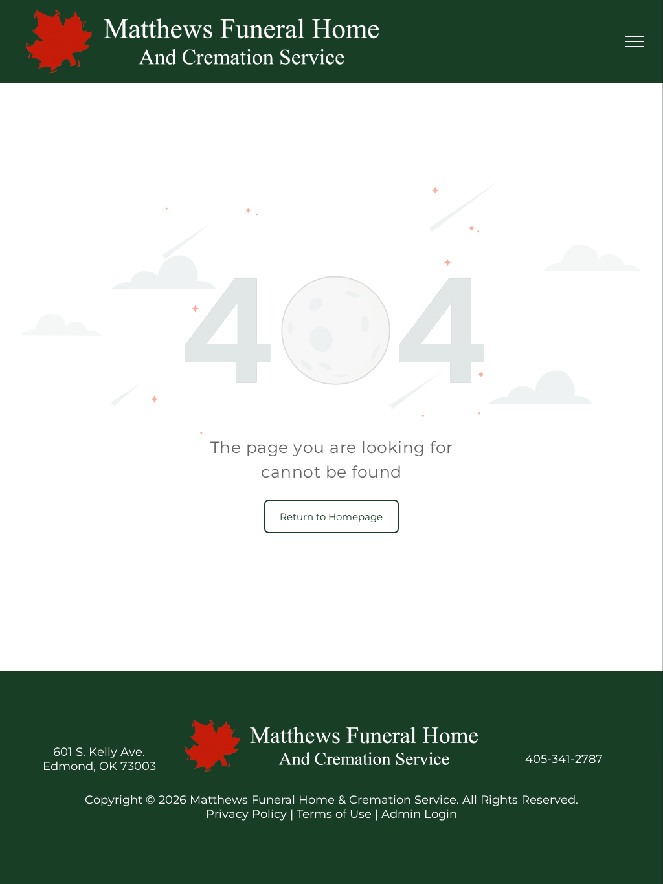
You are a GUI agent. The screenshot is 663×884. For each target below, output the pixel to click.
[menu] (634, 41)
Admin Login (419, 814)
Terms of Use (334, 814)
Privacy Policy (246, 814)
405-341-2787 (564, 759)
